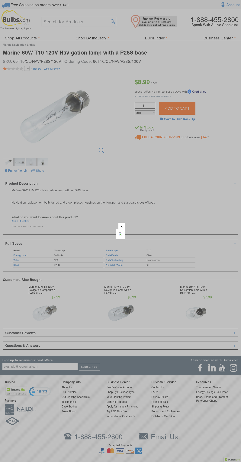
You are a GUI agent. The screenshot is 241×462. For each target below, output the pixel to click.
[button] (121, 226)
